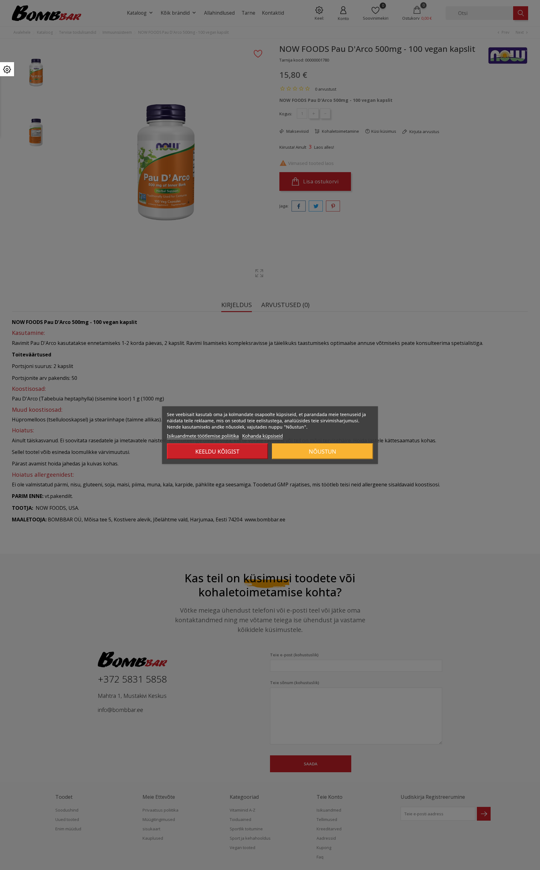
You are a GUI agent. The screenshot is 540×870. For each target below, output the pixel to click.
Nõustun (322, 451)
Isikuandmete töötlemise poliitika (203, 435)
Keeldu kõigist (217, 451)
